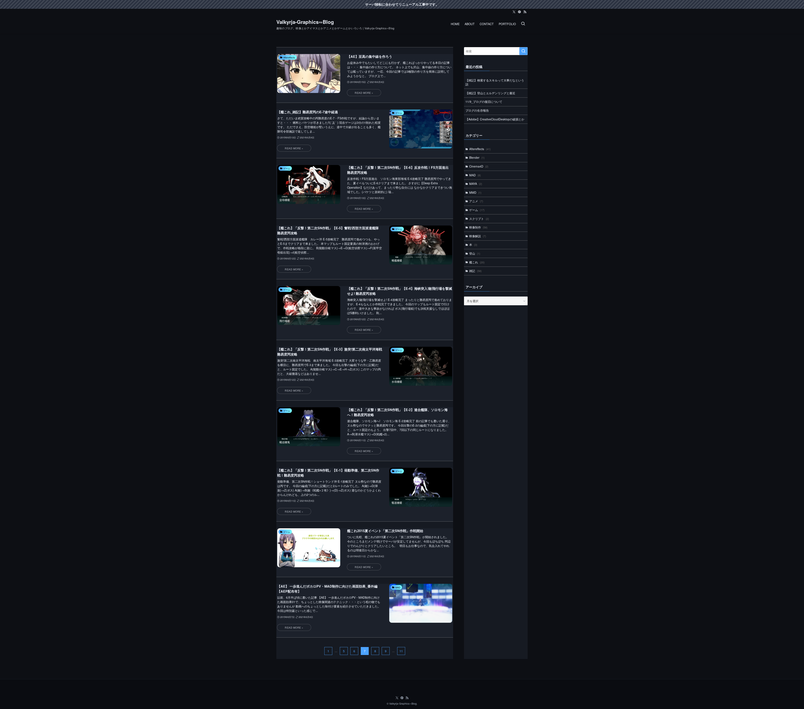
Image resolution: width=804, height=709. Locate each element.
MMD (475, 192)
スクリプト (479, 219)
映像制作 (478, 227)
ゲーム (476, 210)
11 (401, 651)
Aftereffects (480, 149)
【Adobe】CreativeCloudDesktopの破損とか (494, 119)
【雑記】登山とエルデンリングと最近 (490, 93)
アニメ (476, 201)
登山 (474, 253)
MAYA (475, 184)
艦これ (476, 262)
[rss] (525, 12)
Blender (476, 157)
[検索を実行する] (523, 51)
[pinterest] (519, 12)
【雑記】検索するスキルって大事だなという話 (494, 82)
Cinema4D (478, 166)
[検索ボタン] (523, 24)
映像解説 (477, 236)
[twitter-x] (514, 12)
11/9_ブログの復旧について (483, 101)
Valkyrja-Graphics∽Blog (305, 21)
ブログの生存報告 (477, 110)
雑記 (475, 271)
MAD (475, 175)
